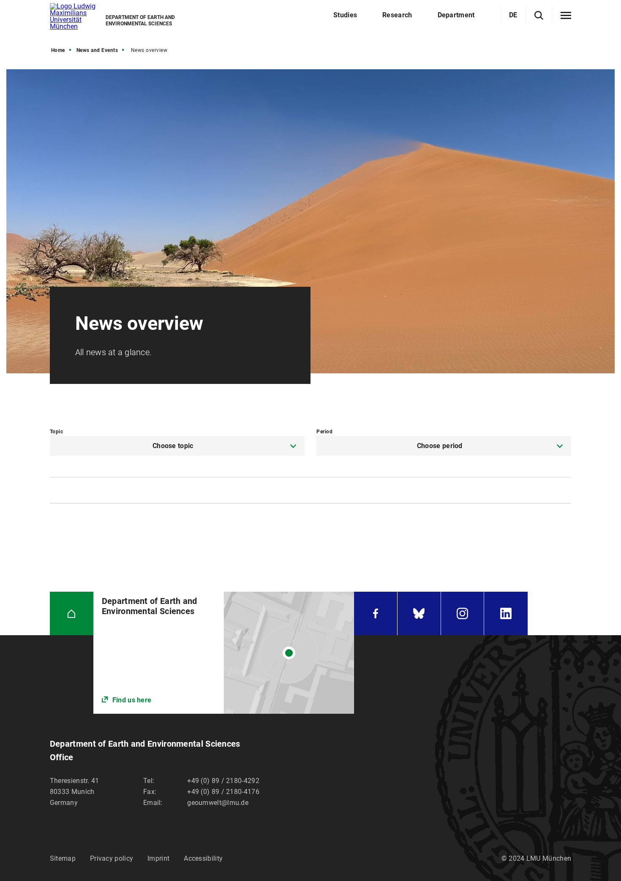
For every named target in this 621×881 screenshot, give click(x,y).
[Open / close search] (538, 15)
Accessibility (203, 858)
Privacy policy (111, 858)
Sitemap (63, 858)
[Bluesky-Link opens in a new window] (419, 613)
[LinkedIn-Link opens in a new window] (506, 613)
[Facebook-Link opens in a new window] (375, 613)
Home (58, 50)
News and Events (97, 50)
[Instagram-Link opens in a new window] (462, 613)
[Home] (71, 613)
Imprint (158, 858)
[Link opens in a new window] (223, 653)
